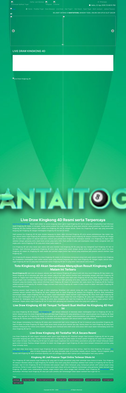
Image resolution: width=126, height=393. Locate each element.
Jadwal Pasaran (109, 9)
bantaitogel (16, 380)
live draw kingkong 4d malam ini (45, 380)
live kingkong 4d (61, 380)
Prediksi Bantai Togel (64, 390)
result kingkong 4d (108, 380)
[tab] (62, 44)
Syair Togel (87, 9)
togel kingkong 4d (18, 382)
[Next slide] (112, 30)
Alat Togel (68, 9)
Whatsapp (103, 2)
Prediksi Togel (39, 9)
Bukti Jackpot (97, 9)
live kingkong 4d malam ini (76, 380)
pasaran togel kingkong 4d (93, 380)
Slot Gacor (78, 9)
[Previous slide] (13, 30)
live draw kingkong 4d (28, 380)
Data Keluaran (50, 9)
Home (29, 9)
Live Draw (59, 9)
